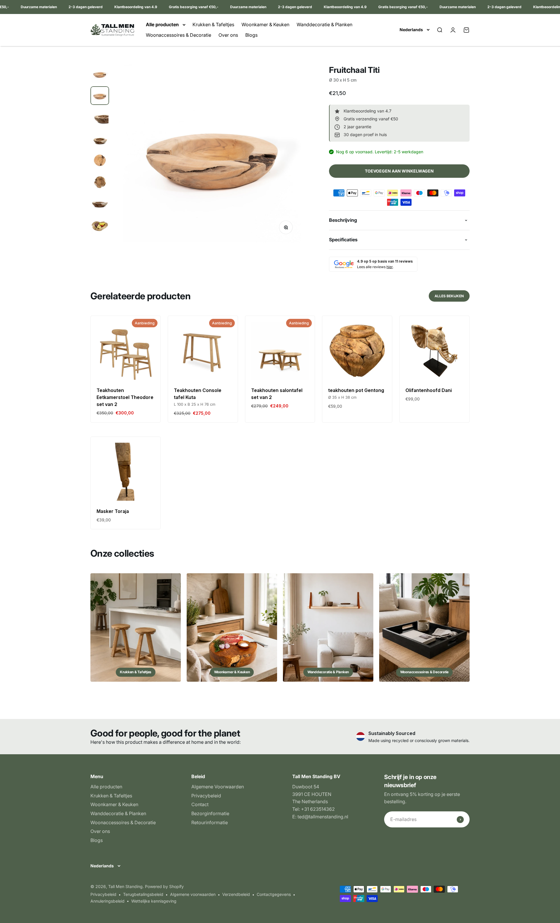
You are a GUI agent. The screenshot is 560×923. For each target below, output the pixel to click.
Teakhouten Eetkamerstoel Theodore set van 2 (125, 397)
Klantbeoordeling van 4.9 (125, 7)
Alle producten (162, 24)
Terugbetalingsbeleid (143, 894)
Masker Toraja (113, 511)
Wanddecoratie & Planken (324, 24)
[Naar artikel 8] (99, 226)
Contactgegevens (274, 894)
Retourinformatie (209, 822)
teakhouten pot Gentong (356, 390)
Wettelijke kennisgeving (153, 901)
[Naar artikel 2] (99, 95)
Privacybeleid (206, 796)
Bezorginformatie (210, 813)
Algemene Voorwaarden (217, 787)
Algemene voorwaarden (193, 894)
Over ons (228, 35)
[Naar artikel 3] (99, 117)
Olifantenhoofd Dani (428, 390)
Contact (200, 804)
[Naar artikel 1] (99, 74)
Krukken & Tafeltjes (213, 24)
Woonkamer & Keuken (265, 24)
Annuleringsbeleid (107, 901)
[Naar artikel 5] (99, 160)
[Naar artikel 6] (99, 182)
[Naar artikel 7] (99, 203)
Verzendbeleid (236, 894)
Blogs (251, 35)
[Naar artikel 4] (99, 138)
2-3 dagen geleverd (75, 7)
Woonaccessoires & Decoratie (178, 35)
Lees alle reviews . (375, 267)
